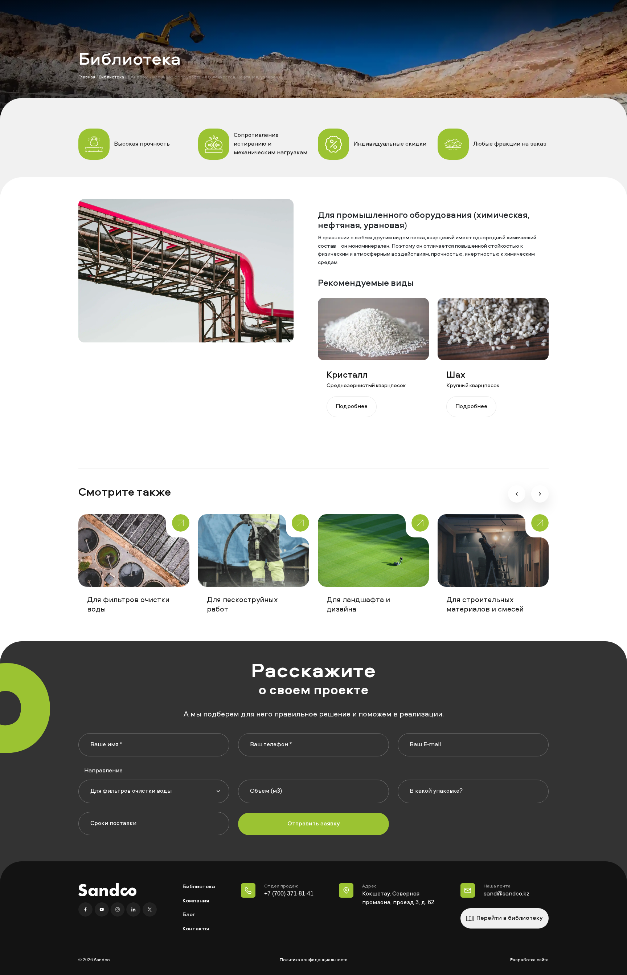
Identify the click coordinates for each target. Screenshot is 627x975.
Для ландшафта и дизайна (358, 605)
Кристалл (347, 375)
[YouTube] (102, 910)
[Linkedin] (134, 910)
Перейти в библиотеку (509, 918)
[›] (540, 494)
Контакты (196, 929)
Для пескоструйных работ (242, 605)
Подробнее (352, 407)
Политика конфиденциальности (314, 960)
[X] (149, 910)
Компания (196, 901)
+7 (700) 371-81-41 (289, 894)
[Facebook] (86, 910)
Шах (455, 375)
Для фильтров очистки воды (128, 605)
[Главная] (107, 890)
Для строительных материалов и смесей (485, 605)
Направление (103, 771)
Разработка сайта (529, 960)
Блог (189, 915)
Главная (86, 77)
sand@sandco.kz (506, 894)
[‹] (516, 494)
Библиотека (111, 77)
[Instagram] (118, 910)
